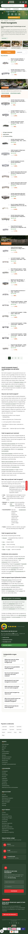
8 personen (19, 729)
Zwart (3, 544)
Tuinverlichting (5, 785)
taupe (8, 549)
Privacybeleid (5, 830)
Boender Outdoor (19, 382)
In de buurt (4, 762)
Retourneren (5, 814)
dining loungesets (6, 617)
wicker (11, 386)
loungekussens (22, 509)
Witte (20, 732)
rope (8, 386)
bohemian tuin (15, 467)
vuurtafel (11, 571)
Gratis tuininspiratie (26, 486)
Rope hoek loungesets (7, 453)
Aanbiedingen (5, 744)
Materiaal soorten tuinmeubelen (10, 787)
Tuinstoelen (5, 774)
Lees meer (4, 38)
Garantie (4, 803)
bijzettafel (24, 564)
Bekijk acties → (5, 96)
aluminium (4, 386)
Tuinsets (4, 773)
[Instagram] (14, 923)
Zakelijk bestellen (6, 758)
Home (2, 20)
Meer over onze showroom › (10, 914)
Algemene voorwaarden (8, 828)
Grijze (15, 732)
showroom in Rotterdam (18, 585)
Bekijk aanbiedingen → (14, 17)
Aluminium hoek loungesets (8, 443)
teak (17, 469)
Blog (3, 749)
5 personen (19, 726)
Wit (3, 547)
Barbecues (4, 784)
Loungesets (6, 20)
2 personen (4, 726)
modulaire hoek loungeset (12, 504)
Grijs (3, 542)
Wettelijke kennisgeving (8, 832)
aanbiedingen (11, 603)
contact (21, 591)
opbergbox (13, 569)
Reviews (4, 755)
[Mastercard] (12, 932)
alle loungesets (22, 615)
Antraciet (4, 538)
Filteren (9, 52)
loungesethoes (14, 567)
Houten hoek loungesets (8, 469)
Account (4, 794)
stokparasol (4, 562)
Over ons (4, 746)
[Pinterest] (16, 923)
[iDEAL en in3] (9, 929)
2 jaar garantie (12, 8)
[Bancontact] (5, 929)
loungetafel (17, 564)
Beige (3, 549)
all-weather (18, 386)
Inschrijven (14, 891)
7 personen (11, 729)
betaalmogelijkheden (7, 589)
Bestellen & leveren (6, 757)
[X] (12, 923)
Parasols (4, 776)
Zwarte (3, 732)
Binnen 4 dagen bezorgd (22, 8)
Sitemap (4, 805)
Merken (4, 748)
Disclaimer (4, 821)
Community (5, 819)
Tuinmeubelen (5, 753)
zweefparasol (21, 558)
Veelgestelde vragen (7, 818)
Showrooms (5, 760)
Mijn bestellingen (6, 800)
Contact (4, 812)
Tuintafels (4, 782)
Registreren (5, 796)
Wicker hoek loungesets (7, 461)
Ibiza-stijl (22, 547)
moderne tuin (7, 449)
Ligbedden (4, 778)
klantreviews (11, 591)
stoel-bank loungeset (10, 403)
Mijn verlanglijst (6, 801)
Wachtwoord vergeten (7, 798)
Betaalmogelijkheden (7, 827)
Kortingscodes (5, 825)
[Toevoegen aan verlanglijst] (9, 59)
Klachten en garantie (7, 823)
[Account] (20, 2)
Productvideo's (5, 751)
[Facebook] (9, 923)
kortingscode (12, 608)
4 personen (11, 726)
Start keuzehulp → (6, 243)
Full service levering (7, 816)
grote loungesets (16, 617)
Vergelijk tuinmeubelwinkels (9, 764)
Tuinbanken (5, 780)
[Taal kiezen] (23, 2)
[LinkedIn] (18, 923)
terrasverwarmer (19, 571)
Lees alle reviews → (7, 645)
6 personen (4, 729)
